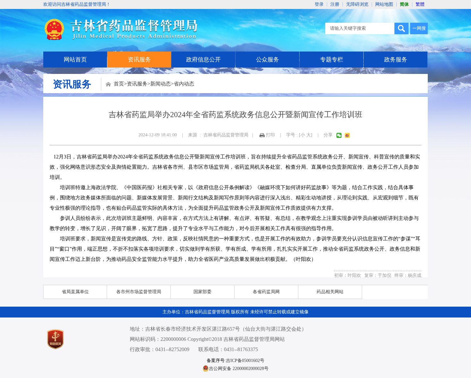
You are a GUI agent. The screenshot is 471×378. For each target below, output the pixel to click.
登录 (319, 4)
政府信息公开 (203, 59)
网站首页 (75, 59)
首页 (119, 83)
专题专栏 (331, 59)
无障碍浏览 (357, 4)
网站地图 (384, 4)
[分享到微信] (339, 135)
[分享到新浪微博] (347, 135)
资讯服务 (139, 59)
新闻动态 (160, 83)
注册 (334, 4)
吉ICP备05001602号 (245, 360)
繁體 (420, 4)
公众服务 (267, 59)
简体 (404, 4)
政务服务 (395, 59)
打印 (270, 135)
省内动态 (184, 83)
